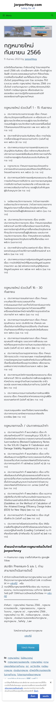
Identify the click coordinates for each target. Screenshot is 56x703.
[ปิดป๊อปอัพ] (50, 682)
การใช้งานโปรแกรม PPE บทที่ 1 (22, 678)
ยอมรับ (46, 696)
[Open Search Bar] (52, 15)
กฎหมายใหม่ (13, 658)
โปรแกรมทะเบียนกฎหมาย (29, 674)
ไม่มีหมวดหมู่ (27, 658)
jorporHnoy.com (28, 4)
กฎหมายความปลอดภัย (18, 662)
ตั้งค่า (36, 691)
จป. (27, 666)
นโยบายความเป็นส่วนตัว (14, 688)
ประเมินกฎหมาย (20, 670)
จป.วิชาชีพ (35, 666)
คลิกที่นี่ (13, 583)
